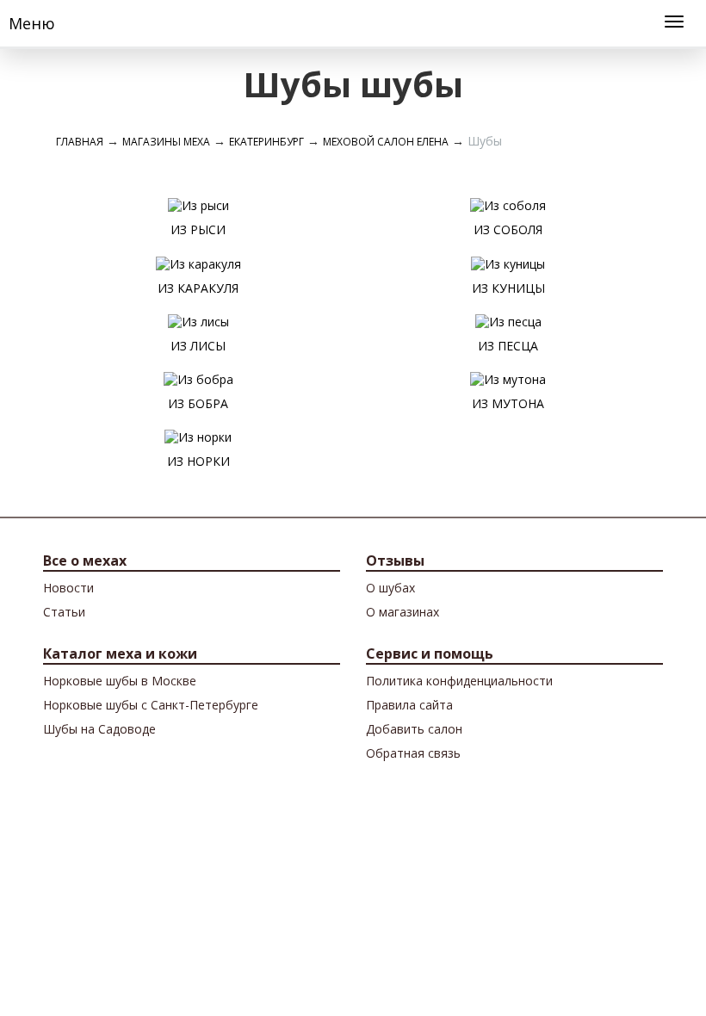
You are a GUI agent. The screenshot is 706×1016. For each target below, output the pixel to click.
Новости (68, 587)
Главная (79, 141)
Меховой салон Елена (386, 141)
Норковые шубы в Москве (119, 680)
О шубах (390, 587)
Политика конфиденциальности (459, 680)
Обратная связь (413, 753)
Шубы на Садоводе (99, 729)
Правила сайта (409, 705)
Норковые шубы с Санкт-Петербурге (150, 705)
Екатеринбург (266, 141)
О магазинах (402, 612)
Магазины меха (166, 141)
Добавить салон (414, 729)
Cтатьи (64, 612)
